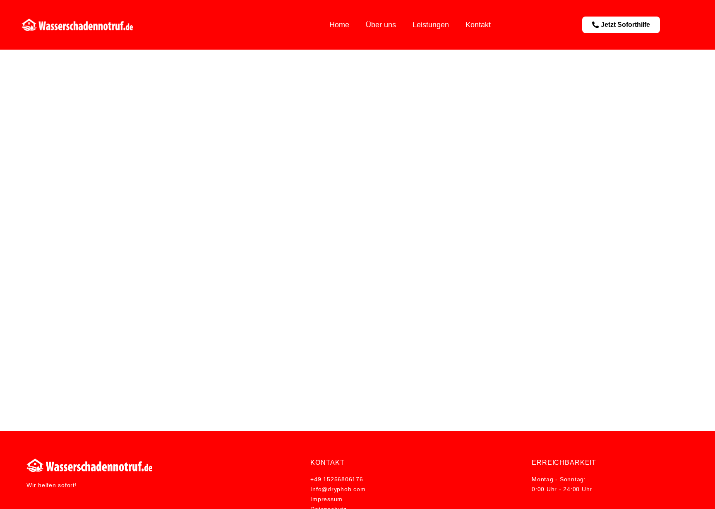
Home (339, 25)
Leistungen (431, 25)
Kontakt (478, 25)
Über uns (381, 25)
